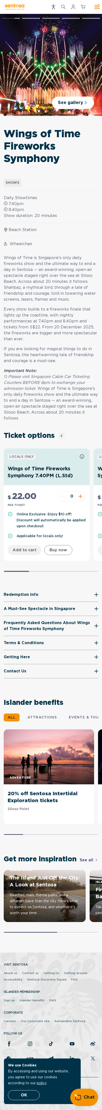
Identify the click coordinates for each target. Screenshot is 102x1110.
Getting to (51, 973)
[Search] (63, 7)
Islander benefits (32, 1000)
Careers (10, 1021)
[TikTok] (51, 1044)
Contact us (30, 973)
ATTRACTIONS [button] (42, 717)
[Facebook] (9, 1044)
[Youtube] (72, 1044)
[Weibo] (93, 1044)
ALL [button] (12, 717)
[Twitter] (93, 1059)
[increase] (81, 496)
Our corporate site (35, 1021)
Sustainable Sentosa (69, 1021)
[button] (53, 7)
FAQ (74, 979)
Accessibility (13, 979)
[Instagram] (30, 1044)
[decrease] (62, 496)
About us (10, 973)
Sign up (9, 1000)
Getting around (75, 973)
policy (41, 1083)
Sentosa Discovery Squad (46, 979)
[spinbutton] (72, 496)
